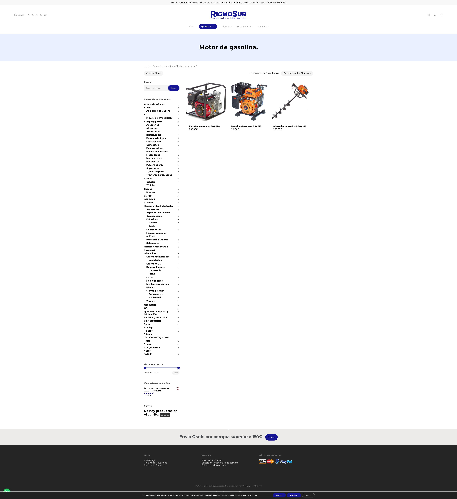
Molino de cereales (157, 151)
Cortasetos (152, 145)
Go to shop (165, 415)
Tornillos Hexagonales (156, 337)
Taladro (148, 331)
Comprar (271, 437)
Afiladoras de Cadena (158, 111)
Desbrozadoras (154, 148)
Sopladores (152, 168)
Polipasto (151, 236)
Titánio (150, 185)
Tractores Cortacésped (159, 175)
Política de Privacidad (155, 462)
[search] (429, 15)
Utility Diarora (152, 347)
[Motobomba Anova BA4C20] (206, 101)
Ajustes (308, 495)
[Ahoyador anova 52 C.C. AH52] (290, 101)
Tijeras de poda (155, 171)
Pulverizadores (154, 165)
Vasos (147, 351)
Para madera (156, 294)
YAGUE (148, 354)
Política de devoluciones (214, 465)
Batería (153, 222)
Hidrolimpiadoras (156, 233)
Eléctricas (152, 219)
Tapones (151, 301)
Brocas (148, 178)
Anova (147, 107)
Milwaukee (150, 253)
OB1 (146, 308)
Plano (152, 273)
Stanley (148, 327)
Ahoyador (151, 128)
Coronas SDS (153, 263)
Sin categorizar (152, 321)
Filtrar (176, 373)
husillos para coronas (158, 284)
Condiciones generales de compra (219, 462)
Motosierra (152, 161)
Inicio (146, 66)
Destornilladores (155, 267)
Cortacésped (153, 141)
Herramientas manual (156, 246)
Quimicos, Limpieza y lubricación (156, 312)
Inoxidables (155, 260)
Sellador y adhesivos (155, 317)
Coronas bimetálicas (157, 256)
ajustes (255, 495)
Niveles (150, 287)
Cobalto (150, 182)
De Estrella (155, 270)
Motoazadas (153, 155)
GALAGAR (149, 199)
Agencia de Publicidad (252, 486)
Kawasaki (149, 250)
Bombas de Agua (156, 138)
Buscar (174, 88)
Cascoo (148, 189)
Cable (152, 226)
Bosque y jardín (153, 121)
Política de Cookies (154, 465)
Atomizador (153, 131)
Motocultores (153, 158)
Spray (147, 324)
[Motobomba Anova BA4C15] (248, 101)
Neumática (150, 305)
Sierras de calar (155, 291)
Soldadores (152, 243)
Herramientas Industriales (158, 206)
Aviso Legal (150, 460)
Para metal (155, 297)
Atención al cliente (211, 460)
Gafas (149, 277)
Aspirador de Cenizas (158, 212)
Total (147, 341)
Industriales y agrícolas (159, 118)
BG (145, 114)
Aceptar (279, 495)
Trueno (148, 344)
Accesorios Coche (154, 104)
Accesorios (152, 125)
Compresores (154, 216)
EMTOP (148, 196)
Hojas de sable (154, 281)
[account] (435, 15)
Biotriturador (153, 135)
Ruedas (150, 192)
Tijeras (148, 334)
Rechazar (293, 495)
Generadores (153, 229)
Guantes (148, 202)
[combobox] (297, 73)
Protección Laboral (157, 239)
